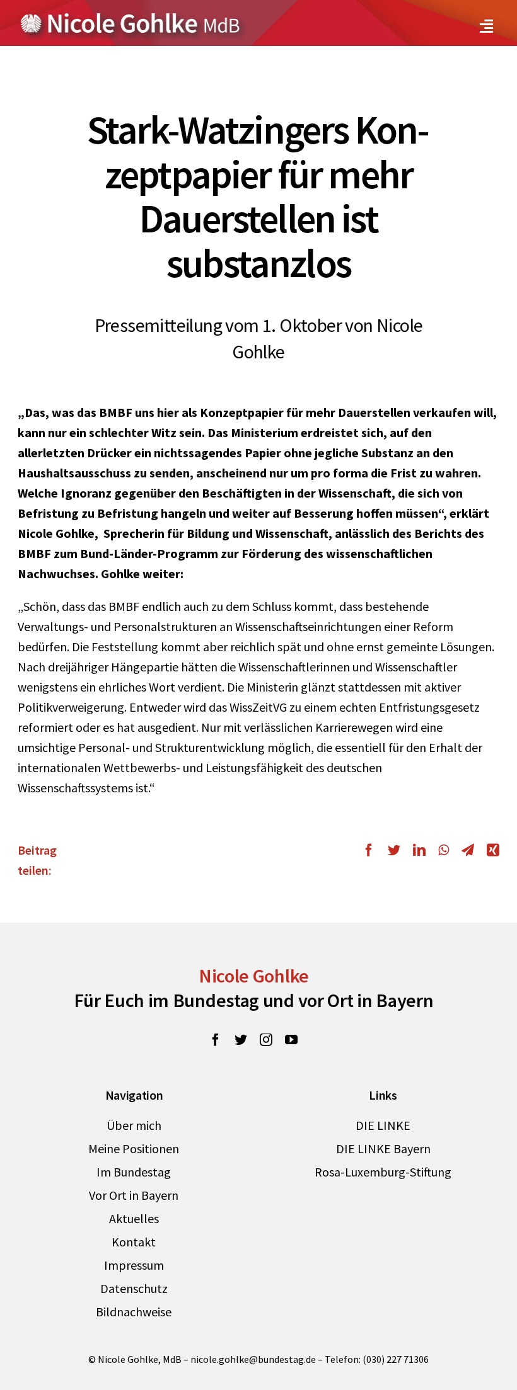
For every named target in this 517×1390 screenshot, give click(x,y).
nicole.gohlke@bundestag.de (253, 1359)
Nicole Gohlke (254, 976)
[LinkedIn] (419, 850)
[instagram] (266, 1040)
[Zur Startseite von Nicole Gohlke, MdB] (130, 18)
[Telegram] (467, 850)
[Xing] (489, 850)
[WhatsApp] (443, 850)
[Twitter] (394, 850)
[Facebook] (372, 850)
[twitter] (241, 1040)
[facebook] (215, 1040)
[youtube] (291, 1040)
